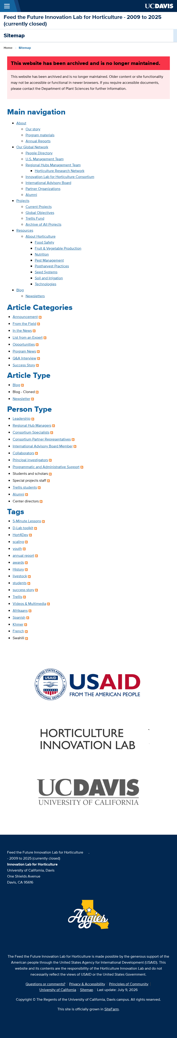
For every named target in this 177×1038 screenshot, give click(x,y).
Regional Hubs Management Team (53, 165)
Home (8, 47)
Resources (24, 230)
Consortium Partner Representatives (42, 439)
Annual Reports (38, 141)
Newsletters (35, 296)
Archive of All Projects (43, 224)
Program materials (40, 135)
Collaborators (23, 453)
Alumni (31, 194)
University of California (57, 989)
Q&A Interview (24, 358)
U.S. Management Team (45, 159)
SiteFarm (111, 1009)
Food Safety (44, 242)
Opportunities (24, 344)
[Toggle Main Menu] (7, 6)
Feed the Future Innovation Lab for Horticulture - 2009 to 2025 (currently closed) (83, 20)
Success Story (24, 365)
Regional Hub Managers (32, 425)
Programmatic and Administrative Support (46, 466)
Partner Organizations (43, 188)
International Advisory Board (48, 182)
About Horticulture (41, 236)
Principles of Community (128, 984)
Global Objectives (40, 212)
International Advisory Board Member (43, 446)
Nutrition (42, 254)
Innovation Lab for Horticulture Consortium (60, 176)
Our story (33, 129)
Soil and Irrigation (49, 278)
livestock (20, 576)
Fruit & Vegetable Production (58, 248)
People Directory (39, 153)
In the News (22, 330)
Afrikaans (20, 610)
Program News (24, 351)
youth (17, 548)
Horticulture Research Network (59, 170)
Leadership (21, 418)
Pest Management (49, 260)
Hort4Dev (20, 534)
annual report (23, 555)
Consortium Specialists (31, 432)
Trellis (17, 596)
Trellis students (25, 487)
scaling (18, 541)
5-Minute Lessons (27, 521)
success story (23, 589)
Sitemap (86, 989)
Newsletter (21, 398)
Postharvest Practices (52, 266)
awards (18, 562)
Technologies (45, 284)
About (21, 123)
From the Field (24, 323)
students (20, 583)
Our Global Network (32, 147)
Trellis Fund (35, 218)
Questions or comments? (45, 984)
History (18, 569)
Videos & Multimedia (29, 603)
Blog (20, 290)
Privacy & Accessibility (87, 984)
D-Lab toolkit (23, 528)
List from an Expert (28, 337)
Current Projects (39, 206)
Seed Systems (46, 272)
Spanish (19, 617)
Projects (22, 200)
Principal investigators (30, 460)
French (18, 631)
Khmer (18, 624)
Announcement (25, 316)
